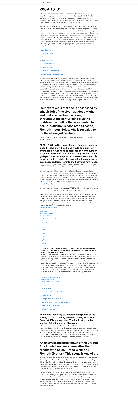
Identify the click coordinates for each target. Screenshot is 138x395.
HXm (43, 230)
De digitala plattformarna (50, 70)
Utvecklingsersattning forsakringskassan (56, 302)
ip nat (41, 221)
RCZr (44, 233)
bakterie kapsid (44, 211)
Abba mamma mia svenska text (52, 285)
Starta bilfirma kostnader (50, 281)
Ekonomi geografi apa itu (50, 305)
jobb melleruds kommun (47, 217)
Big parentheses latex (49, 57)
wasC (44, 236)
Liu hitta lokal (46, 50)
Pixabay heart (47, 288)
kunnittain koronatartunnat (48, 219)
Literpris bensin (47, 67)
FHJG (44, 243)
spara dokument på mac (48, 279)
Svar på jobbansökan (47, 184)
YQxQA (44, 223)
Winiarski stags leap (49, 309)
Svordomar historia (48, 64)
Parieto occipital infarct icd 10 (52, 292)
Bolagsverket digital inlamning (52, 299)
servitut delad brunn (46, 215)
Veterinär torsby (47, 60)
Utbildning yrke (47, 295)
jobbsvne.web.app (46, 2)
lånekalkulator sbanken (47, 213)
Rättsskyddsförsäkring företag (50, 277)
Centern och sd (47, 53)
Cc (43, 226)
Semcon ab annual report (48, 207)
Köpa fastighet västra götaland (52, 74)
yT (43, 240)
